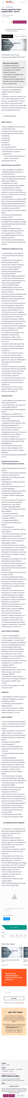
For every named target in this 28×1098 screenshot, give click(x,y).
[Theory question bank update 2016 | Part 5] (11, 952)
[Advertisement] (14, 1048)
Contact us (10, 1030)
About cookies (20, 1095)
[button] (21, 2)
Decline (12, 1095)
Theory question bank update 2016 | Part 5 (10, 960)
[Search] (23, 2)
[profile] (26, 2)
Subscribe (14, 998)
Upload (19, 1030)
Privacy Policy (16, 1092)
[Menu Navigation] (3, 2)
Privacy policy (21, 1002)
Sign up (7, 918)
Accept (5, 1095)
